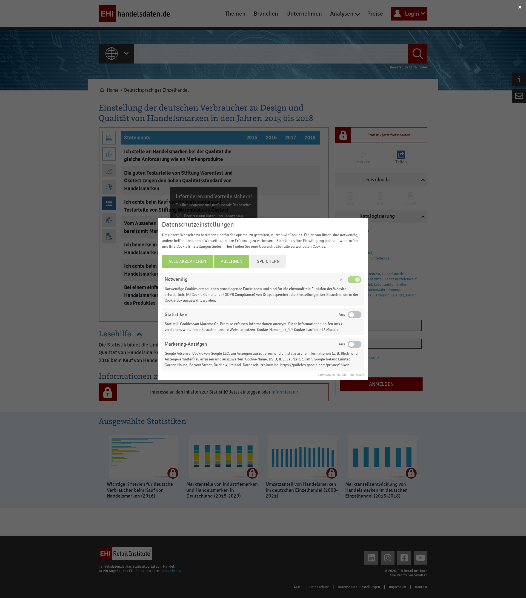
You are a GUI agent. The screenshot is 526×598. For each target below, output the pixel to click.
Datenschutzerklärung (332, 375)
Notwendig (176, 279)
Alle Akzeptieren (187, 261)
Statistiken (176, 314)
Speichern (268, 261)
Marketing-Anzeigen (186, 344)
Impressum (357, 375)
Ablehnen (231, 261)
